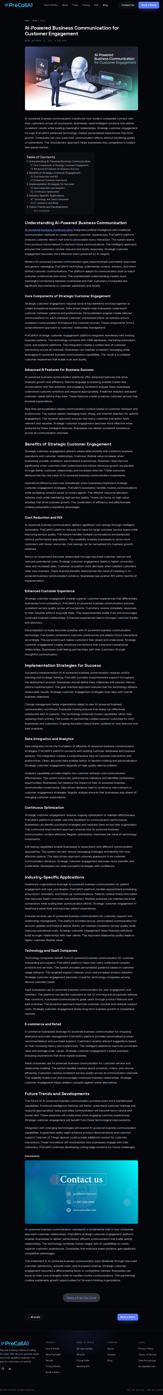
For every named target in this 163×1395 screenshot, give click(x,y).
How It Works (51, 5)
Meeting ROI (83, 1366)
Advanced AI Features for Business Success (56, 169)
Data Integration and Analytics (49, 188)
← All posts (34, 1317)
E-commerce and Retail (46, 203)
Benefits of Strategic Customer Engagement (54, 172)
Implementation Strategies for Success (51, 184)
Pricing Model (53, 1366)
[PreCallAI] (18, 5)
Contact (111, 1354)
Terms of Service (147, 1354)
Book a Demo (149, 5)
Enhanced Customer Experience (50, 180)
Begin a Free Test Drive (81, 1297)
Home (27, 20)
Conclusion (44, 211)
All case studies (85, 1348)
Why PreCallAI (53, 1354)
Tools (75, 5)
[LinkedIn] (10, 1369)
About (110, 1348)
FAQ (96, 5)
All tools (81, 1354)
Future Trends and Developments (48, 206)
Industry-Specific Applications (46, 195)
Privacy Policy (145, 1348)
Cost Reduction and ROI (46, 176)
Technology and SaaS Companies (51, 199)
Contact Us (128, 5)
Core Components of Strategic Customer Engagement (61, 165)
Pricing (86, 5)
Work (65, 5)
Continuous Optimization (46, 191)
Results (49, 1360)
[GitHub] (3, 1369)
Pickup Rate (83, 1360)
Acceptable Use (146, 1366)
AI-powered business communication (49, 229)
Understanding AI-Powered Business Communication (59, 161)
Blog (105, 5)
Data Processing (147, 1360)
